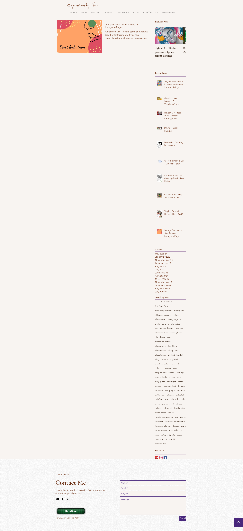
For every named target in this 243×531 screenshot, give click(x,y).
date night (171, 381)
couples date (161, 372)
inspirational (179, 421)
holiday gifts (179, 408)
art (181, 319)
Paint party (179, 310)
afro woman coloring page (166, 319)
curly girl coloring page (165, 377)
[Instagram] (161, 457)
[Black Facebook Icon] (62, 499)
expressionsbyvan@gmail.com (69, 493)
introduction (176, 430)
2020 (157, 301)
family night (170, 390)
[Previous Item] (159, 36)
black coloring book (173, 332)
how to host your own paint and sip (170, 417)
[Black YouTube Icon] (57, 499)
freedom (181, 390)
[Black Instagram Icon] (67, 499)
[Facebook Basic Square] (165, 457)
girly (182, 399)
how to (171, 412)
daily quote (160, 381)
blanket (179, 355)
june (157, 435)
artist (177, 324)
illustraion (159, 421)
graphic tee (166, 403)
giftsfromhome (161, 399)
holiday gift (168, 408)
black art (159, 332)
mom (164, 439)
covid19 (171, 372)
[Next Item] (181, 36)
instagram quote (162, 430)
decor (180, 381)
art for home (160, 324)
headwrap (177, 403)
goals (157, 403)
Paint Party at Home (164, 310)
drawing (181, 386)
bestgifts (179, 328)
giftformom (160, 395)
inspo (183, 426)
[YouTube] (156, 457)
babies (170, 328)
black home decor (163, 337)
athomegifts (160, 328)
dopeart (158, 386)
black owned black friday (166, 346)
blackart (171, 355)
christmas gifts (161, 363)
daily (179, 377)
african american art (163, 315)
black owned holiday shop (166, 350)
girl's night (174, 399)
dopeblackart (170, 386)
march (158, 439)
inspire (176, 426)
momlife (172, 439)
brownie (164, 359)
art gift (171, 324)
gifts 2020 (180, 395)
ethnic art (159, 390)
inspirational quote (163, 426)
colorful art (174, 363)
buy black (174, 359)
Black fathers (166, 301)
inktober (169, 421)
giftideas (170, 395)
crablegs (180, 372)
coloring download (163, 368)
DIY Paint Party (161, 306)
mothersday (160, 443)
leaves (179, 435)
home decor (160, 412)
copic (175, 368)
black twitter (160, 355)
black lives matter (162, 341)
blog (157, 359)
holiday (158, 408)
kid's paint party (168, 435)
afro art (177, 315)
